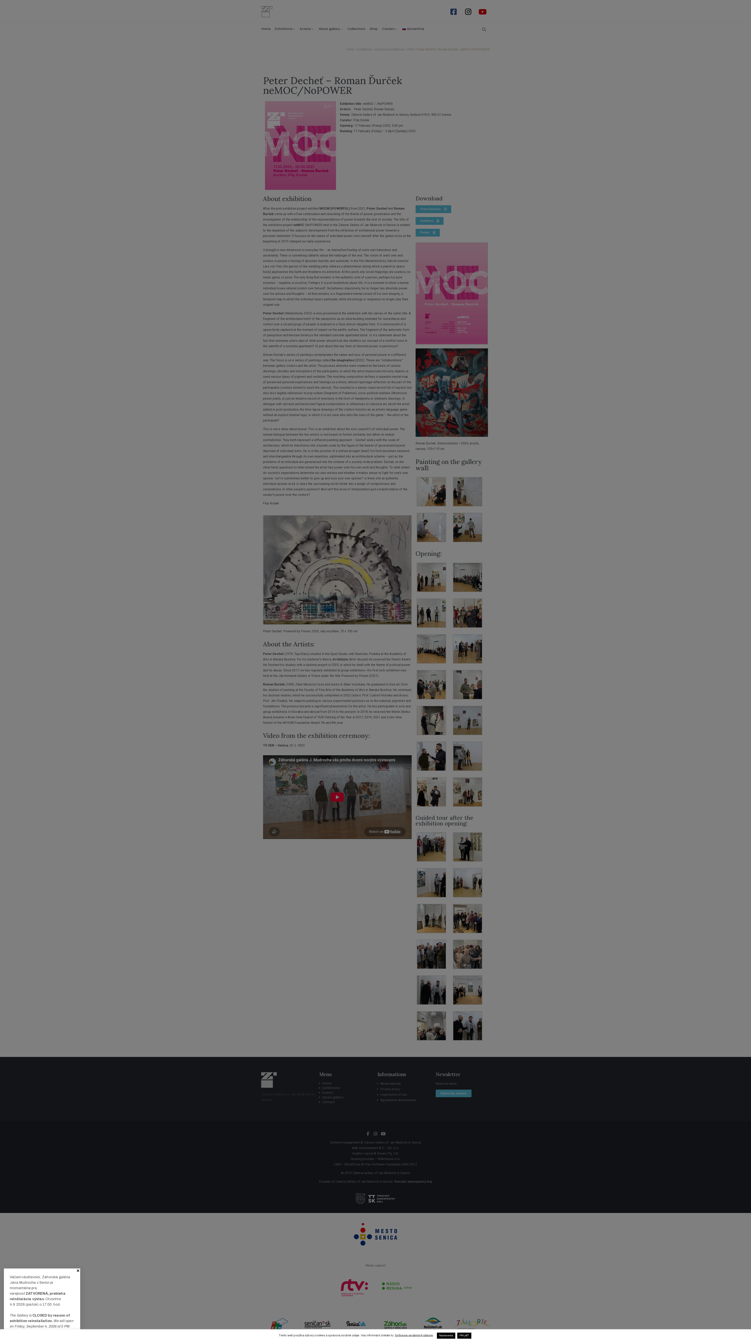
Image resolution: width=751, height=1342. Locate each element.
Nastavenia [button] (446, 1335)
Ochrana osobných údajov (414, 1335)
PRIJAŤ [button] (464, 1335)
